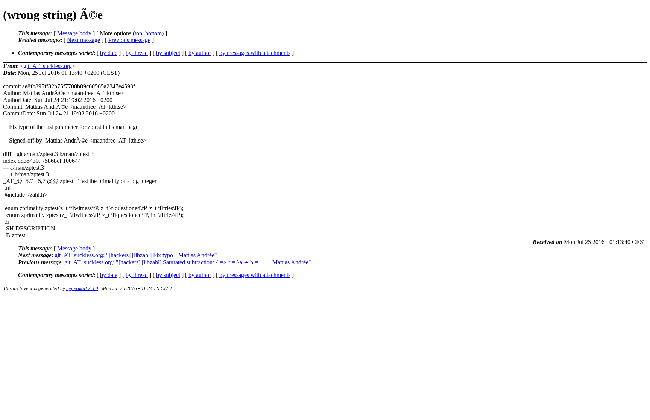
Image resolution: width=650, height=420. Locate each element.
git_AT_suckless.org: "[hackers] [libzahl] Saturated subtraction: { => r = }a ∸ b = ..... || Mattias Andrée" (187, 262)
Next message (83, 40)
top (138, 33)
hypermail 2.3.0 (82, 288)
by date (108, 53)
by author (199, 53)
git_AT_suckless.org (47, 66)
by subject (168, 53)
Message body (74, 33)
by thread (137, 53)
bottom (153, 33)
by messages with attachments (254, 53)
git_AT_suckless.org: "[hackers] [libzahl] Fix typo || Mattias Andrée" (136, 255)
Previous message (129, 40)
